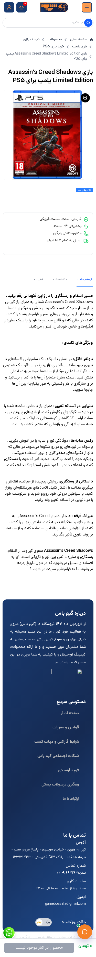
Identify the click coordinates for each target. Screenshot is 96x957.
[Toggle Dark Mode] (43, 922)
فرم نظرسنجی (68, 770)
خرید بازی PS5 (53, 46)
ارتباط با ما (71, 799)
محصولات (55, 39)
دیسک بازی (31, 39)
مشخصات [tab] (60, 279)
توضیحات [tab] (85, 279)
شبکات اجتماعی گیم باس (58, 756)
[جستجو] (88, 23)
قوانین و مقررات (65, 728)
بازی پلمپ (79, 46)
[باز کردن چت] (84, 931)
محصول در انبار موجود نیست (39, 948)
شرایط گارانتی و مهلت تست (56, 742)
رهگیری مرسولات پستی (60, 785)
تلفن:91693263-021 (71, 873)
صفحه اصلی (78, 39)
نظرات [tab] (38, 279)
